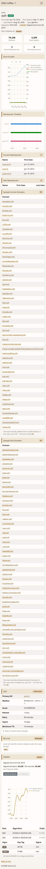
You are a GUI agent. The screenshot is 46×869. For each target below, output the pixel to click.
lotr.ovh (5, 339)
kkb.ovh (5, 321)
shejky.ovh (6, 395)
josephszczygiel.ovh (10, 602)
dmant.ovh (7, 243)
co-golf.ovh (7, 233)
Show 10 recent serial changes (16, 731)
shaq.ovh (6, 390)
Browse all (38, 738)
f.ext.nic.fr (6, 164)
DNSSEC (23, 25)
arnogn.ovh (7, 206)
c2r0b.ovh (6, 224)
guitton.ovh (7, 574)
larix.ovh (5, 330)
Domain (18, 31)
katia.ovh (6, 611)
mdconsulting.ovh (10, 353)
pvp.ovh (5, 376)
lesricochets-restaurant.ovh (14, 335)
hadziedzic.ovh (8, 289)
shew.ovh (6, 399)
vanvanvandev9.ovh (10, 422)
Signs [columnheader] (4, 842)
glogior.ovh (7, 279)
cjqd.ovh (5, 537)
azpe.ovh (6, 473)
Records (6, 738)
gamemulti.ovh (8, 569)
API (32, 434)
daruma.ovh (7, 238)
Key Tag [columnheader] (20, 842)
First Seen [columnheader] (21, 185)
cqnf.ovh (6, 542)
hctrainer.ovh (7, 583)
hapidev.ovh (7, 293)
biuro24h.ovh (8, 487)
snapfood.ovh (8, 404)
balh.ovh (6, 477)
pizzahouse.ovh (9, 643)
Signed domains (10, 774)
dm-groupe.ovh (9, 247)
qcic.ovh (5, 648)
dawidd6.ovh (7, 551)
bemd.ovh (6, 482)
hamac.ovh (7, 579)
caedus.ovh (7, 519)
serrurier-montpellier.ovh (13, 671)
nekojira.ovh (7, 358)
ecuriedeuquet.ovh (10, 261)
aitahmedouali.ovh (10, 454)
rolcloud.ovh (7, 661)
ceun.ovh (6, 528)
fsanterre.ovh (8, 275)
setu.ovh (6, 385)
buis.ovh (5, 514)
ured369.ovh (7, 418)
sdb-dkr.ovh (7, 381)
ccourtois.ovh (8, 523)
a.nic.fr (27, 696)
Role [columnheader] (4, 828)
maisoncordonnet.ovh (11, 344)
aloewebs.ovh (8, 459)
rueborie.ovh (7, 666)
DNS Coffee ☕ (9, 3)
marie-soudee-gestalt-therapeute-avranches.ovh (22, 349)
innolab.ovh (7, 312)
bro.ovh (5, 220)
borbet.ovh (7, 210)
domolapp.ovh (8, 256)
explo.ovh (6, 556)
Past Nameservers (11, 180)
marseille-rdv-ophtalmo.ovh (14, 629)
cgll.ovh (5, 533)
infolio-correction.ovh (11, 592)
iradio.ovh (6, 316)
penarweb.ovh (8, 372)
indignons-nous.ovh (10, 588)
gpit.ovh (5, 284)
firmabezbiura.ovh (10, 565)
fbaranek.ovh (8, 266)
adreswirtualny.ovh (10, 450)
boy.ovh (5, 510)
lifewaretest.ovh (9, 625)
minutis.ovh (7, 634)
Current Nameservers (12, 155)
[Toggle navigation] (41, 3)
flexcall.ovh (7, 270)
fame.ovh (6, 560)
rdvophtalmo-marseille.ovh (13, 652)
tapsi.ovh (6, 408)
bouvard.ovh (7, 500)
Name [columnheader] (5, 160)
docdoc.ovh (7, 252)
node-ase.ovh (8, 638)
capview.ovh (7, 229)
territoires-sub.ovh (10, 675)
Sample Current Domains (14, 192)
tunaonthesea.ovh (10, 413)
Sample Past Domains (12, 440)
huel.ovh (6, 307)
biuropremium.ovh (10, 491)
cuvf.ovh (5, 546)
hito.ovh (5, 302)
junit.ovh (6, 606)
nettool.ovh (7, 362)
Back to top (6, 861)
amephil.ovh (7, 464)
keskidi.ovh (7, 615)
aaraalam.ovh (8, 201)
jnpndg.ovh (7, 597)
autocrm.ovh (7, 468)
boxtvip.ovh (7, 505)
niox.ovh (5, 367)
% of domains (23, 774)
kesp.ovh (6, 620)
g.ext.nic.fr (6, 173)
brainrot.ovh (7, 215)
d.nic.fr (5, 169)
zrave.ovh (6, 427)
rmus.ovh (6, 657)
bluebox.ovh (7, 496)
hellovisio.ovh (8, 298)
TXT (6, 749)
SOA (5, 691)
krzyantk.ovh (7, 326)
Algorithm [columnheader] (17, 828)
